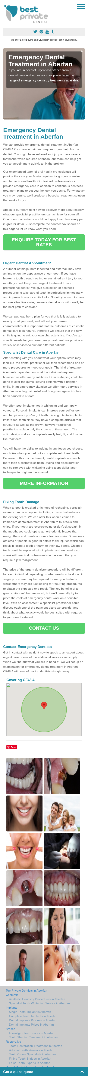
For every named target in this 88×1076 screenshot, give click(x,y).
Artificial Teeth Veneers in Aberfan (31, 1050)
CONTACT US (44, 628)
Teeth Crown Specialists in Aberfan (32, 1054)
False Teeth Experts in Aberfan (29, 1063)
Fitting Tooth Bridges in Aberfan (30, 1058)
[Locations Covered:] (5, 6)
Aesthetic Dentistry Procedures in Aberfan (37, 999)
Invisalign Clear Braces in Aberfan (31, 1033)
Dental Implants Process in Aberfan (32, 1020)
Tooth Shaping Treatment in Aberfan (33, 1037)
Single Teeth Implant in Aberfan (30, 1011)
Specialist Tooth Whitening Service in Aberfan (39, 1003)
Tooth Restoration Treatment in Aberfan (35, 1046)
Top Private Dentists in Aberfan (26, 990)
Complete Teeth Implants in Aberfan (33, 1016)
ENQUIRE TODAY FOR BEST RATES (44, 242)
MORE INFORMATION (44, 483)
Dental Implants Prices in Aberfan (31, 1024)
